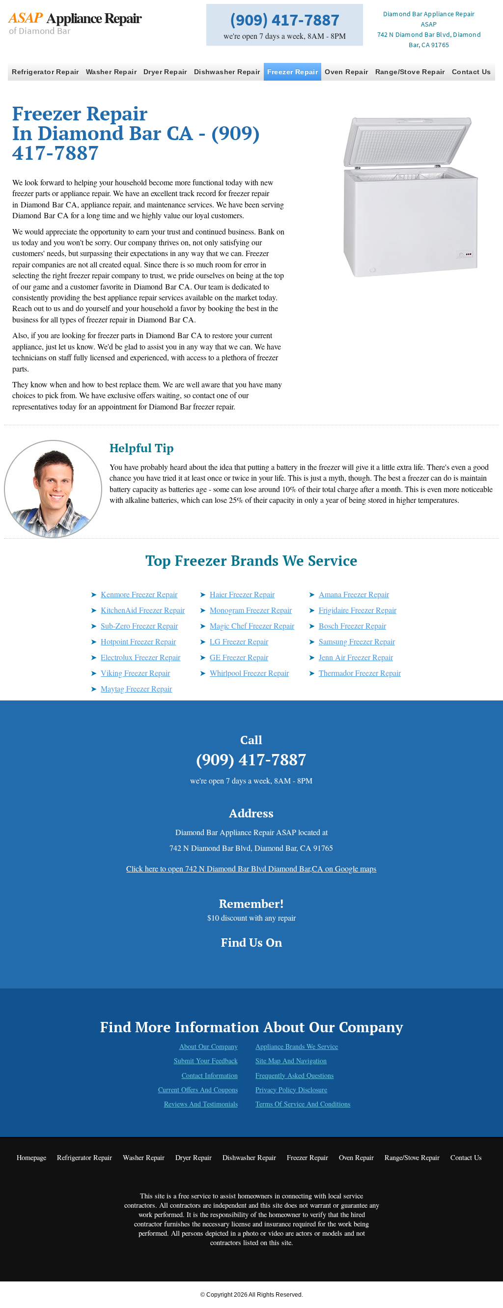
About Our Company (208, 1046)
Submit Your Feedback (206, 1060)
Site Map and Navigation (291, 1060)
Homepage (31, 1157)
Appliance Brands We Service (296, 1046)
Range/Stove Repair (410, 72)
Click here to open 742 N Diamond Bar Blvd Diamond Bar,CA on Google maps (251, 868)
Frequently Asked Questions (294, 1075)
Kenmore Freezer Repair (139, 594)
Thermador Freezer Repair (360, 673)
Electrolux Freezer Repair (140, 657)
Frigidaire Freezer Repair (357, 610)
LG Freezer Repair (239, 641)
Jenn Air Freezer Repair (356, 657)
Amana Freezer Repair (354, 594)
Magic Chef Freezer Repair (252, 625)
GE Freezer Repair (239, 657)
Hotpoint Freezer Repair (138, 641)
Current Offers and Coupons (198, 1089)
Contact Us (471, 72)
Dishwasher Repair (227, 72)
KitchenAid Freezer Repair (143, 610)
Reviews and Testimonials (201, 1103)
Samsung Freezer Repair (357, 641)
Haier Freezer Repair (242, 594)
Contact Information (210, 1075)
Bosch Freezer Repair (352, 625)
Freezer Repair (292, 72)
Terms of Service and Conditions (302, 1103)
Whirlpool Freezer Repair (249, 673)
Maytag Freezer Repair (136, 688)
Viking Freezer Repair (135, 673)
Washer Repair (111, 72)
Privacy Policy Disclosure (291, 1089)
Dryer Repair (165, 72)
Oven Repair (346, 72)
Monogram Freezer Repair (251, 610)
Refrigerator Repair (45, 72)
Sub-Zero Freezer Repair (139, 625)
